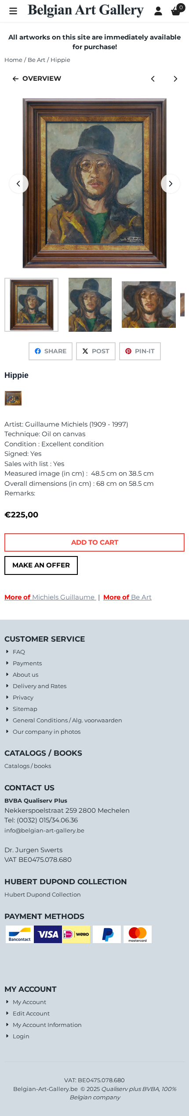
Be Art (127, 597)
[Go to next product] (175, 78)
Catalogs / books (27, 765)
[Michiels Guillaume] (13, 403)
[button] (13, 11)
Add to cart (94, 542)
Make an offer (41, 565)
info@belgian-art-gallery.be (44, 830)
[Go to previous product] (153, 78)
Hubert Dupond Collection (42, 894)
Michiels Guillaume (50, 597)
